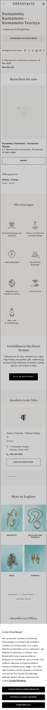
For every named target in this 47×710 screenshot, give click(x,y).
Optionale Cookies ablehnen (23, 697)
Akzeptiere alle (23, 705)
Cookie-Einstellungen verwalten (23, 689)
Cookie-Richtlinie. (17, 681)
